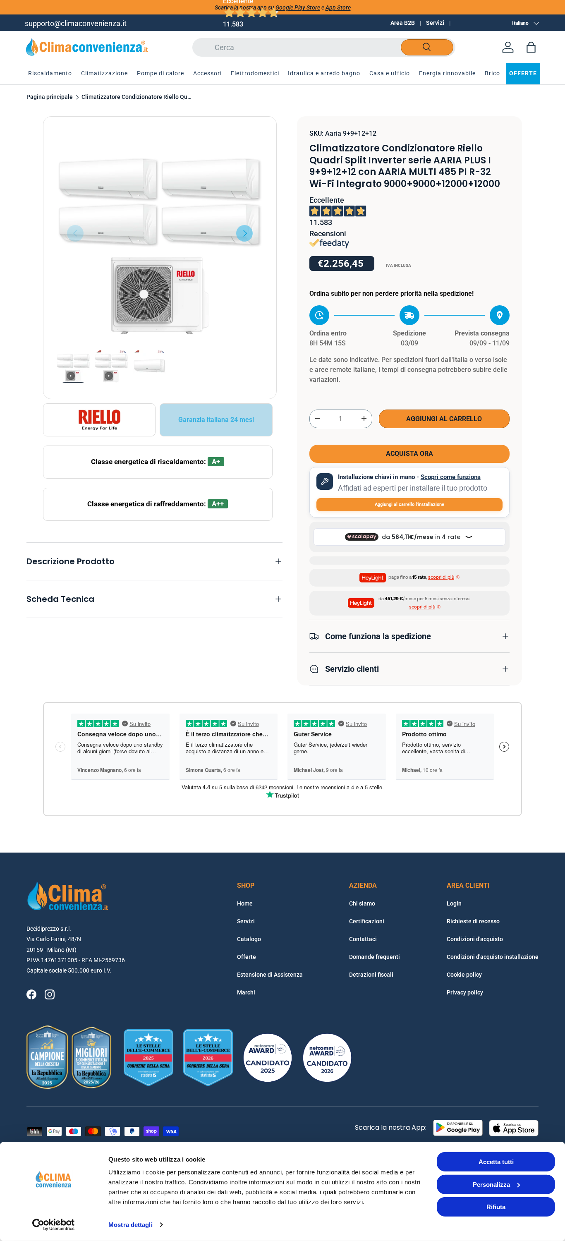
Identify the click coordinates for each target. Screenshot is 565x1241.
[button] (531, 47)
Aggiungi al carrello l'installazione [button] (409, 504)
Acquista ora (409, 454)
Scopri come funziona (451, 477)
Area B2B (402, 22)
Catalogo (249, 939)
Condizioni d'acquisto (475, 939)
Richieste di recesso (473, 921)
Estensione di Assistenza (270, 974)
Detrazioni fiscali (371, 974)
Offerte (246, 957)
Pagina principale (49, 97)
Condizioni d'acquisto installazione (493, 957)
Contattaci (363, 939)
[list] (160, 233)
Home (245, 903)
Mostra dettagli (130, 1224)
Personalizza (491, 1184)
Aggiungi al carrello (444, 419)
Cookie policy (464, 974)
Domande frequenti (374, 957)
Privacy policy (465, 992)
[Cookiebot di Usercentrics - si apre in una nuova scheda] (53, 1225)
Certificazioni (366, 921)
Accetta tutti (496, 1161)
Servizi (435, 22)
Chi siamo (362, 903)
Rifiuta (495, 1206)
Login (454, 903)
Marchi (246, 992)
